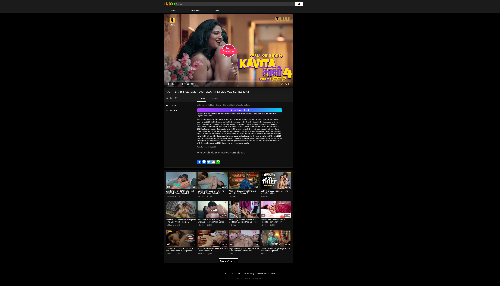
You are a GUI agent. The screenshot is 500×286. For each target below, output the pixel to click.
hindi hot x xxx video (233, 122)
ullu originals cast (213, 141)
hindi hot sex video (248, 120)
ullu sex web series (270, 141)
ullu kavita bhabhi (240, 138)
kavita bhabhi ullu (233, 134)
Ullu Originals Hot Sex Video (214, 113)
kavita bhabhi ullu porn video (250, 134)
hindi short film (207, 124)
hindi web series (219, 124)
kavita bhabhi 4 (252, 124)
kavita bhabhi (241, 124)
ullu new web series (275, 138)
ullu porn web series (238, 141)
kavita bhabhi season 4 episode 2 (238, 129)
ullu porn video (225, 141)
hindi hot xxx (245, 122)
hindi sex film (255, 122)
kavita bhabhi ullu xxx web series (229, 136)
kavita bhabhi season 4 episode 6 (253, 131)
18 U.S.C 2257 (229, 274)
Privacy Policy (249, 274)
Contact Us (272, 274)
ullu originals (201, 141)
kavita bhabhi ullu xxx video (207, 136)
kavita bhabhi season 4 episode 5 (229, 131)
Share (214, 98)
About (202, 98)
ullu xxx (224, 143)
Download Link (240, 110)
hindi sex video (265, 122)
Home (173, 10)
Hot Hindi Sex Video (265, 113)
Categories (195, 10)
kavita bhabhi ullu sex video (271, 134)
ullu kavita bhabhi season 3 (257, 138)
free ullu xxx (205, 120)
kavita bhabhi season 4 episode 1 (213, 129)
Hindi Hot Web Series (232, 113)
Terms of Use (261, 274)
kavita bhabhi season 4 (253, 127)
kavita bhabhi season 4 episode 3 (262, 129)
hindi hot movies (235, 120)
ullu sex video (257, 141)
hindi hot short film (262, 120)
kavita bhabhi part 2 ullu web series (214, 127)
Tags (217, 10)
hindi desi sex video (222, 120)
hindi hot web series (218, 122)
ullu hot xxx (229, 138)
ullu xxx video (232, 143)
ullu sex (249, 141)
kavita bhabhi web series (250, 136)
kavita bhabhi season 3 (236, 127)
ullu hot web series (218, 138)
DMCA (239, 274)
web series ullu (243, 143)
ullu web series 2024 (213, 143)
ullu (261, 136)
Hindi (212, 120)
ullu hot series (206, 138)
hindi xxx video (231, 124)
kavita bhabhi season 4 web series (214, 134)
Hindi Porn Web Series (249, 113)
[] (299, 4)
